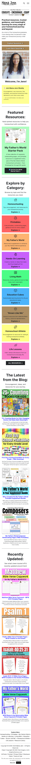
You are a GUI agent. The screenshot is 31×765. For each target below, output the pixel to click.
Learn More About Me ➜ (15, 48)
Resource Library (20, 740)
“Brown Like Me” (15, 313)
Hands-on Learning (7, 736)
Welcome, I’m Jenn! (16, 81)
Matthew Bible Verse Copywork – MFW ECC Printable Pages (15, 598)
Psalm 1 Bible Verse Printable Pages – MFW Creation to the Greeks (15, 637)
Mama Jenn (19, 746)
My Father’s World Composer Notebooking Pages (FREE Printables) (15, 536)
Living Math (15, 276)
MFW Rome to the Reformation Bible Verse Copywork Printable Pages (15, 716)
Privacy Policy (18, 754)
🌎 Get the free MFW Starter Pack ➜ (15, 170)
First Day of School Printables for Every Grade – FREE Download (15, 458)
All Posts (4, 754)
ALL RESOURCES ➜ (15, 363)
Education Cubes (15, 294)
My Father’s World (15, 240)
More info (12, 762)
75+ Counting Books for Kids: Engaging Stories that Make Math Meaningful (15, 419)
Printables (15, 222)
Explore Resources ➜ (15, 43)
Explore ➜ (15, 212)
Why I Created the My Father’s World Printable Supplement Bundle (15, 497)
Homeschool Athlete (15, 331)
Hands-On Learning (15, 258)
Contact (10, 754)
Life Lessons (15, 349)
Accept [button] (18, 762)
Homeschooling (15, 204)
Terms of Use (18, 756)
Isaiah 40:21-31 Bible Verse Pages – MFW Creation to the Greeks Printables (15, 676)
